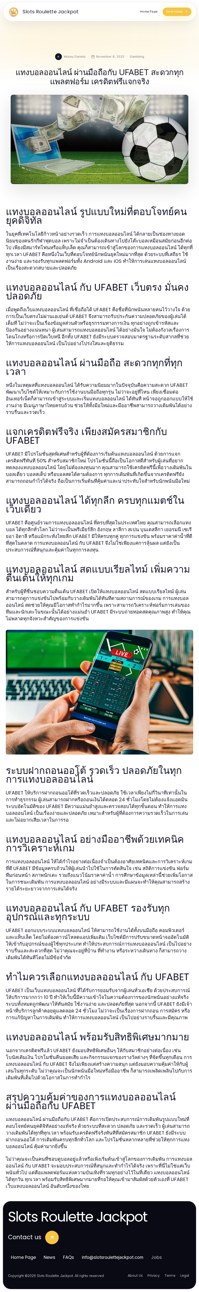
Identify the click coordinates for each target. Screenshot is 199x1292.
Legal (184, 1275)
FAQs (68, 1257)
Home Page (23, 1257)
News (49, 1257)
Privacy (154, 1275)
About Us (135, 1275)
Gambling (137, 56)
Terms (170, 1275)
